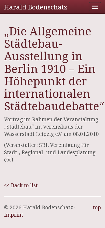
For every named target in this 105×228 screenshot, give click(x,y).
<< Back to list (21, 185)
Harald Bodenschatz (35, 6)
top (97, 207)
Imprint (13, 214)
